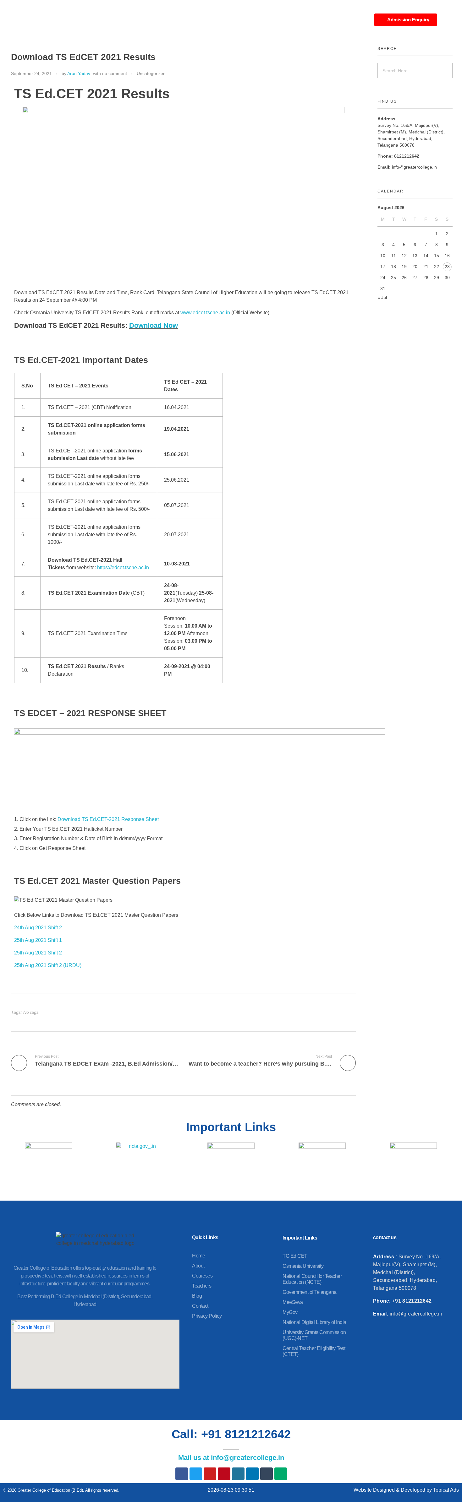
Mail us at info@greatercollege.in (231, 1457)
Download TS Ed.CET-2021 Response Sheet (108, 819)
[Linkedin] (252, 1473)
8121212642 (406, 156)
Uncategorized (151, 73)
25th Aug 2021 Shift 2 (38, 952)
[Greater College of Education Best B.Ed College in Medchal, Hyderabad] (60, 20)
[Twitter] (196, 1473)
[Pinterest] (224, 1473)
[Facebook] (181, 1473)
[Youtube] (210, 1473)
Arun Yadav (78, 73)
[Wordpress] (238, 1473)
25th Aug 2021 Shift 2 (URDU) (47, 965)
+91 (397, 1301)
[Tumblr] (266, 1473)
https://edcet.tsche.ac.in (123, 567)
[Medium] (280, 1473)
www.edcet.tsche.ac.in (205, 312)
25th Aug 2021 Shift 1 (38, 940)
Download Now (153, 325)
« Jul (382, 297)
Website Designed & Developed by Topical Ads (406, 1490)
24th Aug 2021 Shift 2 (38, 927)
